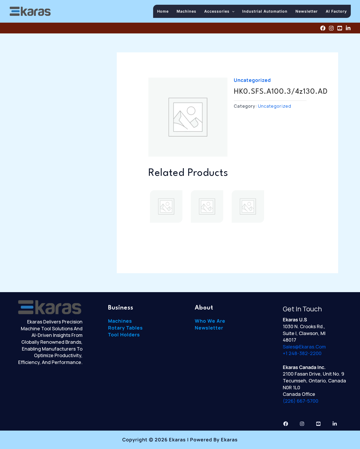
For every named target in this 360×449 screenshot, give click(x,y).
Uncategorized (252, 80)
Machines (186, 11)
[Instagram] (331, 28)
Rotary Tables (125, 328)
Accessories (217, 11)
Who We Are (210, 321)
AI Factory (336, 11)
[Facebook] (322, 28)
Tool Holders (124, 334)
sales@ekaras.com (304, 346)
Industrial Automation (265, 11)
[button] (232, 11)
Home (163, 11)
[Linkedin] (348, 28)
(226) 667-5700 (300, 401)
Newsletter (306, 11)
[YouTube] (339, 28)
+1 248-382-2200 (302, 353)
